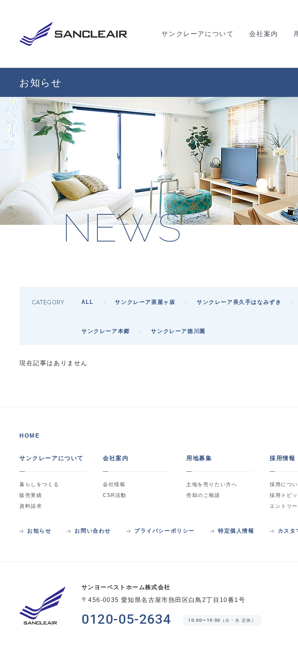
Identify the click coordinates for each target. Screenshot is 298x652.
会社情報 (114, 484)
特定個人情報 (236, 531)
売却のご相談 (203, 495)
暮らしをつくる (39, 484)
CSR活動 (114, 495)
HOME (29, 435)
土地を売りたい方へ (211, 484)
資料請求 (30, 506)
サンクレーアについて (51, 458)
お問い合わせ (92, 531)
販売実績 (30, 495)
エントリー (284, 506)
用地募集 (199, 458)
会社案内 (115, 458)
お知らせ (39, 531)
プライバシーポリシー (164, 531)
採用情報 (282, 458)
